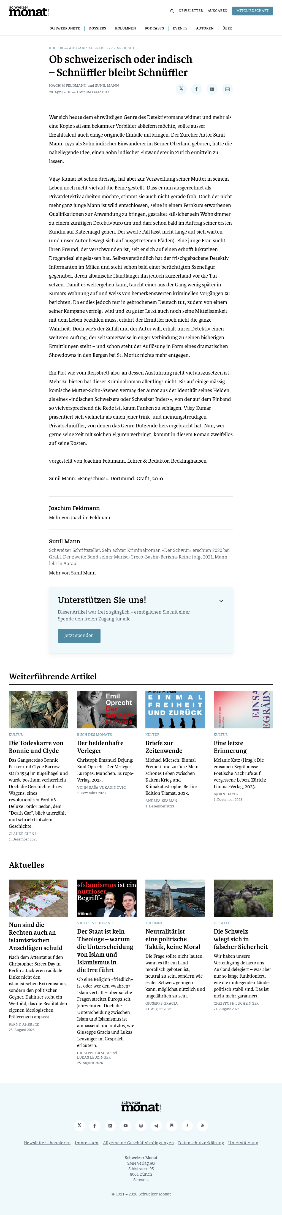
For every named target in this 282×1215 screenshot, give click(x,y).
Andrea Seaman (161, 801)
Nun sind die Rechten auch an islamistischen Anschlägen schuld (36, 936)
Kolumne (154, 923)
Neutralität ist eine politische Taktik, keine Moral (172, 939)
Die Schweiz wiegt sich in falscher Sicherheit (241, 939)
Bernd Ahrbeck (24, 1024)
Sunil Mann (107, 86)
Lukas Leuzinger (94, 1057)
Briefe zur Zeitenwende (164, 747)
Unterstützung (243, 1143)
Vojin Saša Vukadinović (101, 788)
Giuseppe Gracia (93, 1053)
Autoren (205, 28)
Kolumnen (125, 28)
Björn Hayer (226, 794)
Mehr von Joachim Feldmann (80, 518)
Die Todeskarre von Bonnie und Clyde (36, 747)
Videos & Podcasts (96, 923)
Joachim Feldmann (68, 86)
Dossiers (97, 28)
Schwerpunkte (65, 28)
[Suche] (172, 11)
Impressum (86, 1143)
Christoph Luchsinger (236, 1003)
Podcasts (154, 28)
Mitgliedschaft (253, 11)
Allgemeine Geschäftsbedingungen (138, 1143)
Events (180, 28)
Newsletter (191, 11)
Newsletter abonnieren (47, 1143)
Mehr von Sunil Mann (72, 573)
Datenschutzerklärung (201, 1143)
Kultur (56, 48)
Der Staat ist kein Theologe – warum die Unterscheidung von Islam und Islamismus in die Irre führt (105, 951)
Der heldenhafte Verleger (100, 747)
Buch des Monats (94, 735)
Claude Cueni (22, 834)
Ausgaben (218, 11)
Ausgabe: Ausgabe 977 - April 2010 (103, 48)
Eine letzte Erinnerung (230, 747)
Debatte (222, 923)
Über (227, 28)
